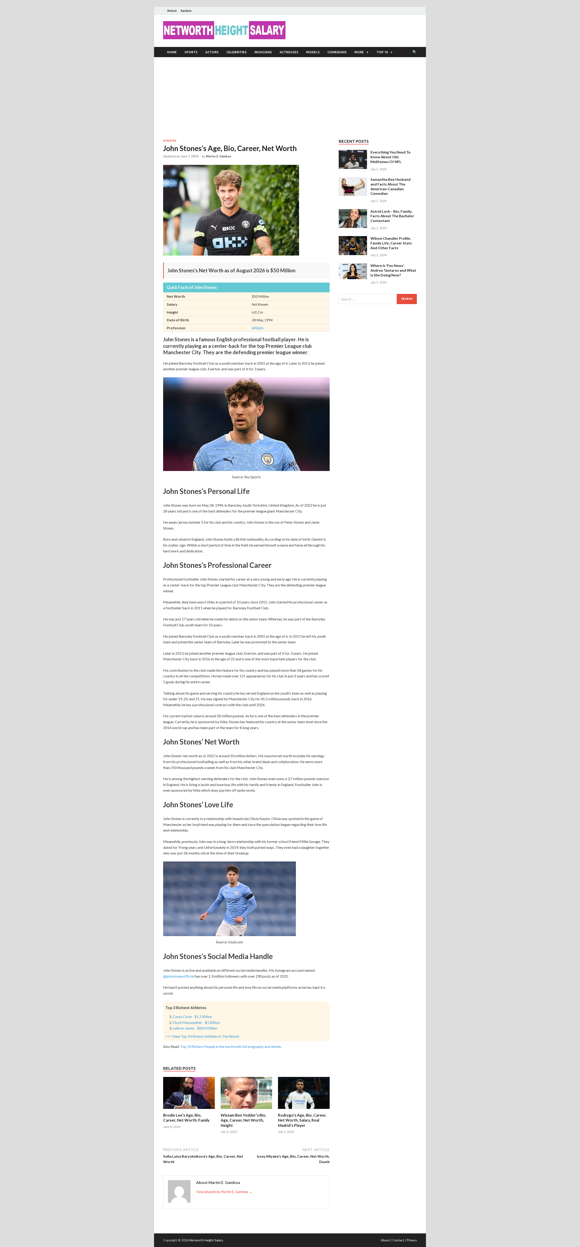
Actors (212, 52)
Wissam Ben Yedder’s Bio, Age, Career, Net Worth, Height (243, 1120)
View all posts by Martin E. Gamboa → (224, 1191)
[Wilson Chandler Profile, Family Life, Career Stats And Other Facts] (353, 239)
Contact (398, 1240)
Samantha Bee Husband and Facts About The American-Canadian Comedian (390, 186)
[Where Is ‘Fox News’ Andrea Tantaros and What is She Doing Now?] (353, 266)
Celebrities (236, 52)
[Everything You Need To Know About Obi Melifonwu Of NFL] (353, 152)
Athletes (169, 140)
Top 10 (382, 52)
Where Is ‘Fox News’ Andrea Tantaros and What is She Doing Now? (393, 270)
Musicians (263, 52)
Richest (172, 10)
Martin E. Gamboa (218, 156)
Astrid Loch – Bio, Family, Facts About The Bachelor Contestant (392, 216)
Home (172, 52)
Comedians (337, 52)
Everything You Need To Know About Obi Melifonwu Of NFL (390, 157)
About (385, 1240)
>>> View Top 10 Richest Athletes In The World (202, 1036)
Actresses (289, 52)
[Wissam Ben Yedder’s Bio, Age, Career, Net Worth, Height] (246, 1110)
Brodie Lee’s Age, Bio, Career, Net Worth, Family (186, 1118)
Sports (191, 52)
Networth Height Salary (206, 1240)
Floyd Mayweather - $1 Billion (196, 1022)
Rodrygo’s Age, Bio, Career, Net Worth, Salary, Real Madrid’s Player (302, 1120)
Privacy (412, 1240)
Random (186, 10)
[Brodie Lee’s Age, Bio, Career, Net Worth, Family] (189, 1110)
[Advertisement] (290, 98)
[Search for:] (378, 299)
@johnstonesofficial (179, 976)
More (359, 52)
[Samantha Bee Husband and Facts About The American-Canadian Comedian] (353, 180)
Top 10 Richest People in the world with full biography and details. (231, 1046)
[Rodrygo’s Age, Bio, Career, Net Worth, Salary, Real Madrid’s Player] (304, 1110)
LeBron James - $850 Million (195, 1028)
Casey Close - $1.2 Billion (192, 1016)
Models (313, 52)
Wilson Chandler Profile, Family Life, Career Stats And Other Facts (391, 243)
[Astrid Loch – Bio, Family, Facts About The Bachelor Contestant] (353, 212)
